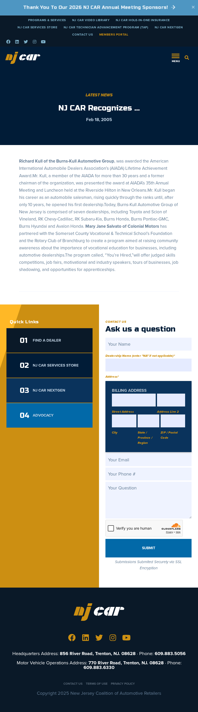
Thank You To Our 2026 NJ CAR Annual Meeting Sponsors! (96, 7)
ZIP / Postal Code (169, 435)
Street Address (123, 411)
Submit (148, 548)
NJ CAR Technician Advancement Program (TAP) (106, 27)
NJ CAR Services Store (37, 27)
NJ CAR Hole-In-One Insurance (143, 20)
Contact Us (82, 34)
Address (112, 376)
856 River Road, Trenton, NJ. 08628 (98, 653)
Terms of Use (97, 683)
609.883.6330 (99, 667)
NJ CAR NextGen (169, 27)
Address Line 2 (168, 411)
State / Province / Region (145, 438)
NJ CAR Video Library (91, 20)
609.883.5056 (170, 653)
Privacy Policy (123, 683)
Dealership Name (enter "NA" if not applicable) (140, 356)
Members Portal (113, 34)
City (114, 432)
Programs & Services (47, 20)
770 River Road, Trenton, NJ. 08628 (126, 663)
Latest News (99, 95)
